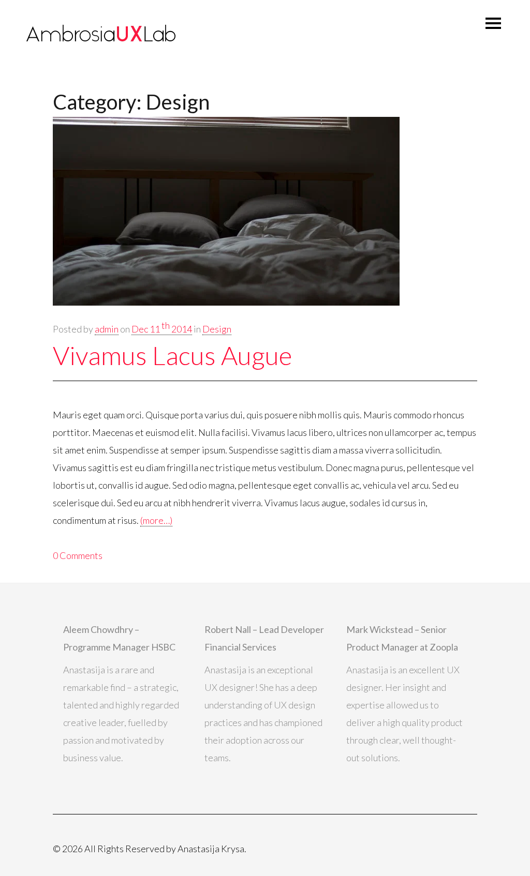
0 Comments (77, 555)
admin (107, 329)
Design (216, 329)
